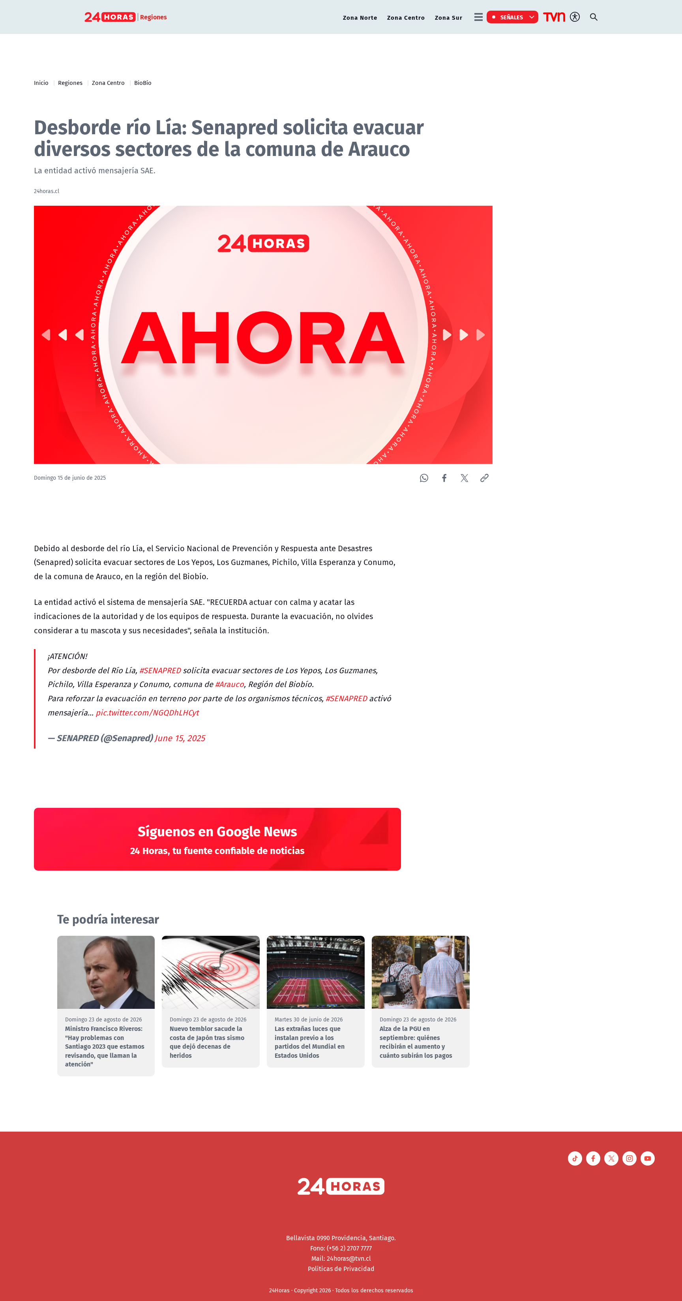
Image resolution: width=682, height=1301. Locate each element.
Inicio (41, 82)
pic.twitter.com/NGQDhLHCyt (147, 712)
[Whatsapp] (424, 478)
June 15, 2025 (179, 738)
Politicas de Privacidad (341, 1268)
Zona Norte (360, 17)
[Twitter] (464, 478)
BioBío (143, 82)
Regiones (70, 82)
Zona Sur (449, 17)
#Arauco (229, 684)
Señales (511, 17)
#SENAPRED (160, 670)
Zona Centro (406, 17)
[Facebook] (444, 478)
